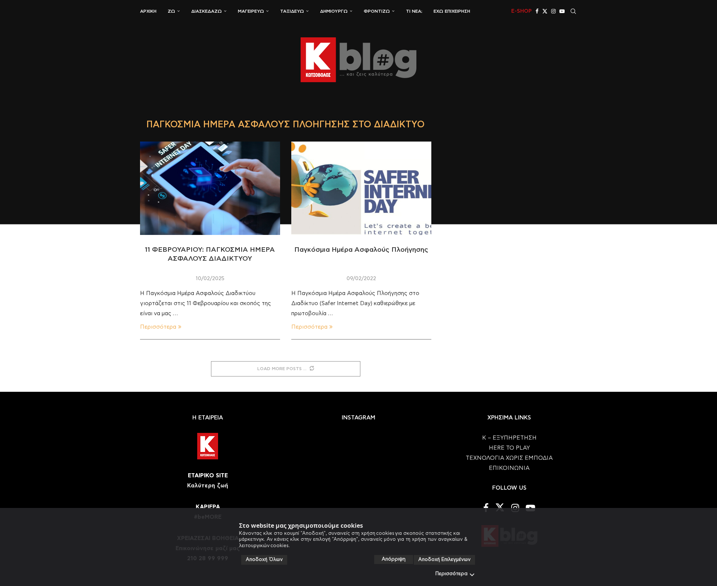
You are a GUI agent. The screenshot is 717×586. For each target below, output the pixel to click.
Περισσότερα (451, 573)
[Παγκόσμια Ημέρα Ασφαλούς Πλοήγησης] (361, 188)
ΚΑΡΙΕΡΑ (208, 507)
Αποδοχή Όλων (264, 559)
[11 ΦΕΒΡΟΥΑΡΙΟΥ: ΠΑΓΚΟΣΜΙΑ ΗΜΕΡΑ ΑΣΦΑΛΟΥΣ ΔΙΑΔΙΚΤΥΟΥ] (210, 188)
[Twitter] (544, 11)
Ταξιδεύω (292, 11)
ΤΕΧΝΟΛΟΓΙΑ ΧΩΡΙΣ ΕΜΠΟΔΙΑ (509, 458)
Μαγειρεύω (251, 11)
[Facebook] (537, 11)
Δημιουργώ (334, 11)
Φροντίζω (377, 11)
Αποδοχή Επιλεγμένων (444, 559)
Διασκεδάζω (206, 11)
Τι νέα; (414, 11)
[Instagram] (553, 11)
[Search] (573, 11)
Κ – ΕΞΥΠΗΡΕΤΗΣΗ (509, 438)
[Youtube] (562, 11)
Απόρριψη (394, 559)
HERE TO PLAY (509, 448)
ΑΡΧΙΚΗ (148, 11)
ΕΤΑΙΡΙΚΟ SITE (208, 475)
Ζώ (171, 11)
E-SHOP (521, 11)
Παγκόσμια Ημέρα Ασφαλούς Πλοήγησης (361, 250)
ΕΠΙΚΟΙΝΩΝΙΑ (509, 468)
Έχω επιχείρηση (452, 11)
